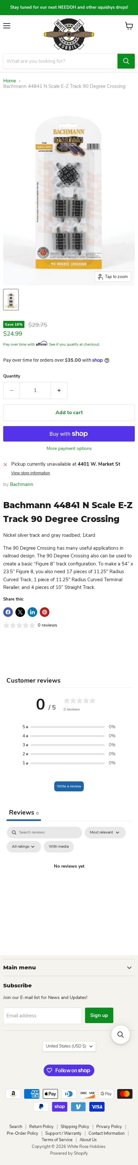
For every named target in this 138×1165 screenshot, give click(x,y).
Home (9, 81)
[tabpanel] (69, 881)
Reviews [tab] (24, 812)
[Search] (126, 61)
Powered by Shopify (69, 1153)
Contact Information (107, 1133)
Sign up (99, 1015)
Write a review (69, 786)
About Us (88, 1140)
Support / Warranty (63, 1133)
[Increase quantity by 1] (59, 390)
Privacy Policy (109, 1127)
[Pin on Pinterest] (44, 612)
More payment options (69, 448)
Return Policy (41, 1127)
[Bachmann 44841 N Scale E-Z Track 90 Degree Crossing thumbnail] (11, 299)
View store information (30, 473)
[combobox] (60, 61)
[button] (69, 727)
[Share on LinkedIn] (32, 612)
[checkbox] (59, 847)
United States (66, 1046)
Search (15, 1127)
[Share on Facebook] (8, 612)
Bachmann (21, 484)
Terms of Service (57, 1140)
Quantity (11, 376)
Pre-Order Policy (22, 1133)
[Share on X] (20, 612)
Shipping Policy (75, 1127)
